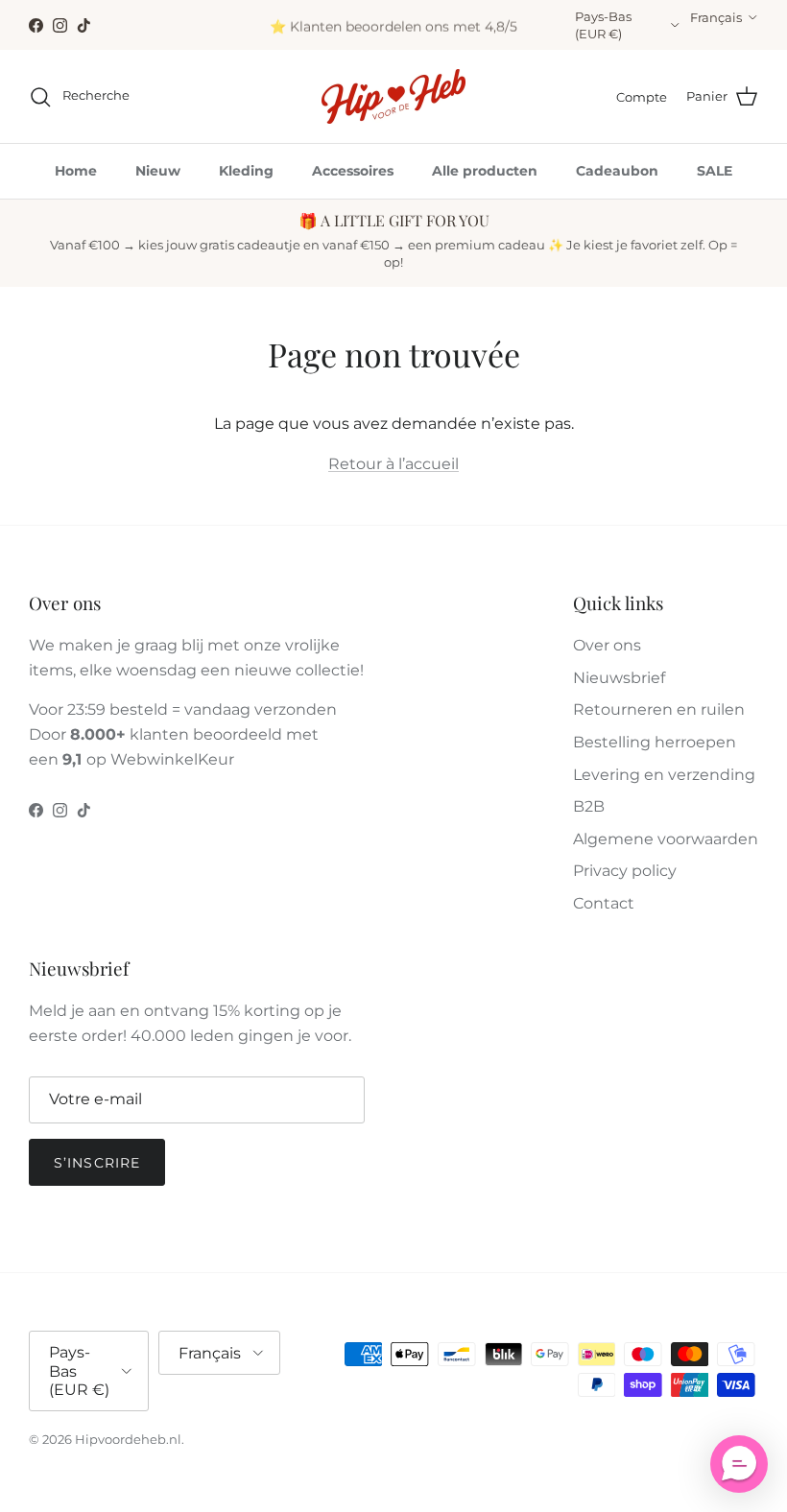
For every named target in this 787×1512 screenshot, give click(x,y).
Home (76, 170)
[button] (739, 1464)
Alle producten (484, 170)
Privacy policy (625, 871)
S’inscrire (97, 1162)
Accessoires (353, 170)
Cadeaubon (617, 170)
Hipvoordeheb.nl (128, 1439)
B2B (589, 806)
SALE (714, 170)
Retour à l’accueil (393, 464)
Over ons (607, 645)
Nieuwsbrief (619, 678)
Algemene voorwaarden (665, 839)
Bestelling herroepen (654, 742)
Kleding (246, 170)
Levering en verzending (664, 775)
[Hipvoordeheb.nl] (393, 96)
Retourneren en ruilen (659, 709)
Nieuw (157, 170)
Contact (603, 903)
